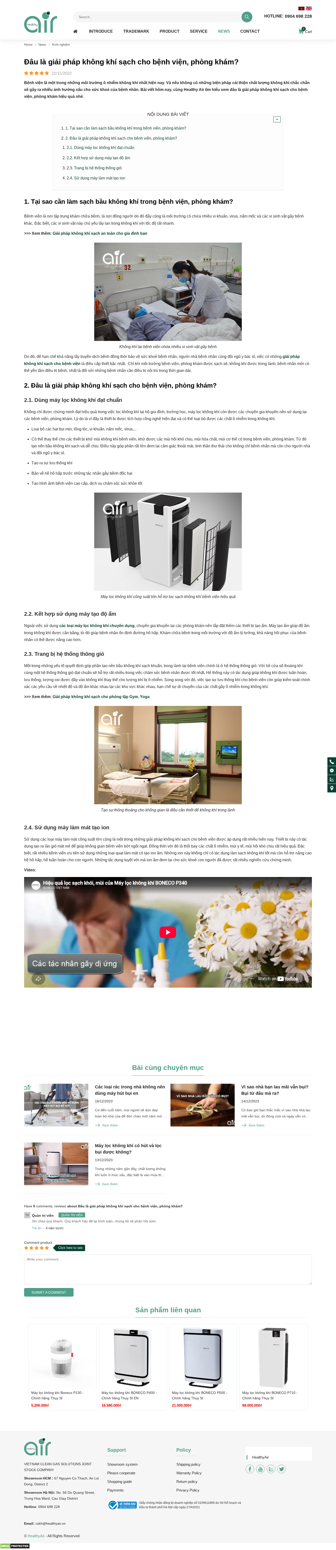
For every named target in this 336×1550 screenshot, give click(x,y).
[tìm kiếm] (247, 17)
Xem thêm (110, 1125)
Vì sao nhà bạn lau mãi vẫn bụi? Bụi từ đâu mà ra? (274, 1090)
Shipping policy (188, 1464)
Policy (183, 1450)
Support (116, 1450)
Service (199, 31)
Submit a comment (48, 1292)
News (224, 31)
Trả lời (36, 1228)
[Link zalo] (271, 1469)
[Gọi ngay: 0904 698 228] (332, 762)
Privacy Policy (187, 1490)
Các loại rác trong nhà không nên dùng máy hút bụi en (130, 1090)
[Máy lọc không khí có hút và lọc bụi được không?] (56, 1164)
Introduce (101, 31)
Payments (115, 1490)
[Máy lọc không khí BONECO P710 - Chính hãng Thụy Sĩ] (273, 1358)
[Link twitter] (281, 1469)
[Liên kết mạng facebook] (332, 770)
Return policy (187, 1481)
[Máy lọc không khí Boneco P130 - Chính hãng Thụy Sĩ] (62, 1358)
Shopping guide (119, 1481)
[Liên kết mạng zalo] (332, 779)
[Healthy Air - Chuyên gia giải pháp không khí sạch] (40, 22)
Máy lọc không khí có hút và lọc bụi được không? (128, 1149)
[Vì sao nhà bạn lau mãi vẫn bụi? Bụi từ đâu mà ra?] (202, 1105)
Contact (250, 31)
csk (38, 1523)
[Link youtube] (260, 1469)
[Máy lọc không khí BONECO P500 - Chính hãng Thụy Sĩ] (203, 1358)
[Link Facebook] (249, 1469)
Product (170, 31)
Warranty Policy (189, 1473)
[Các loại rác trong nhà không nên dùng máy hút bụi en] (56, 1105)
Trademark (136, 31)
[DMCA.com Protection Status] (15, 1548)
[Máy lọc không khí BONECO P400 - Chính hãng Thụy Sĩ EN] (133, 1358)
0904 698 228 (288, 16)
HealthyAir (260, 1457)
